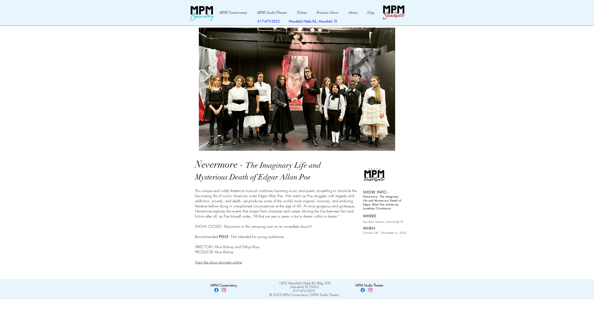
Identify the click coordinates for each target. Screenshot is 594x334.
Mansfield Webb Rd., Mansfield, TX (313, 21)
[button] (297, 89)
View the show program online (218, 262)
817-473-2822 (269, 21)
